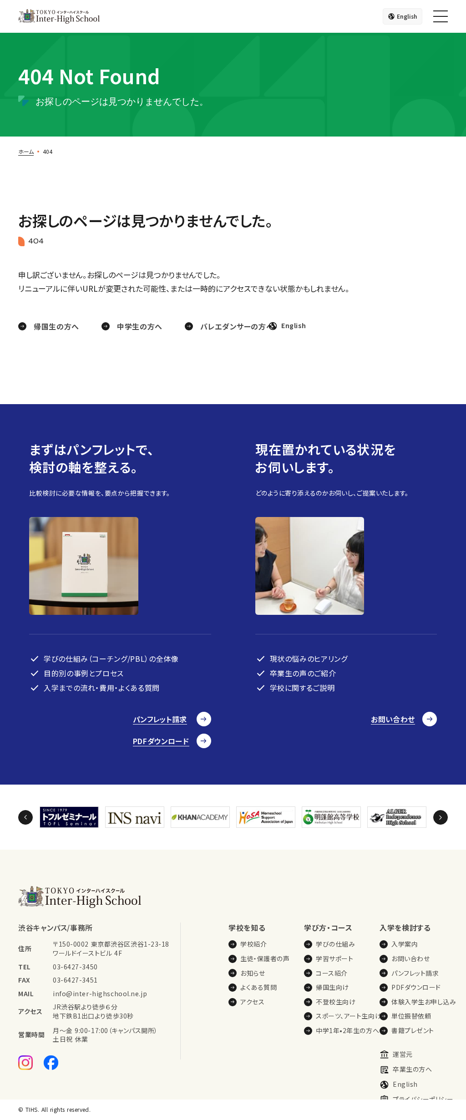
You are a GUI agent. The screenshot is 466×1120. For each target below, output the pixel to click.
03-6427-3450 (75, 967)
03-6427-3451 (75, 980)
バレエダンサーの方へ (237, 326)
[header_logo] (59, 16)
